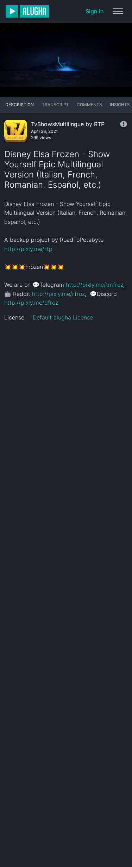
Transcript (55, 104)
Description (19, 104)
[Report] (123, 124)
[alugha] (27, 11)
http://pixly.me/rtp (28, 248)
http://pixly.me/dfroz (31, 302)
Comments (89, 104)
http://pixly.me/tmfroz (94, 284)
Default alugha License (63, 317)
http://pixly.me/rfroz (58, 293)
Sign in (95, 11)
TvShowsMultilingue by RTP (68, 124)
